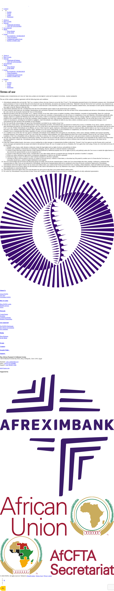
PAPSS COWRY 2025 (13, 40)
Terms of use (39, 576)
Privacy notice (48, 576)
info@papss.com (4, 368)
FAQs (1, 307)
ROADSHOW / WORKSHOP (16, 36)
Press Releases (4, 336)
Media (5, 29)
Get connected (8, 28)
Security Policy (5, 350)
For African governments (7, 327)
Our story (2, 295)
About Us (3, 290)
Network (6, 23)
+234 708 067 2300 (10, 365)
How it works (7, 21)
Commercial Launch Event (14, 39)
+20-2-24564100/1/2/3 (12, 362)
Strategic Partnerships (6, 319)
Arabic (9, 15)
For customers (4, 329)
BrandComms (31, 576)
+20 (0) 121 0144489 (10, 363)
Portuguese (10, 17)
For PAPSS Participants (6, 326)
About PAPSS (4, 294)
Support (3, 353)
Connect (6, 9)
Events (5, 34)
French (9, 13)
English (9, 12)
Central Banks (4, 314)
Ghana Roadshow (12, 37)
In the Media (3, 338)
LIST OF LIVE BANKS (14, 26)
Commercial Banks (5, 317)
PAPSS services (4, 305)
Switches (2, 316)
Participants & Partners (13, 24)
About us (6, 20)
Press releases (11, 31)
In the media (10, 32)
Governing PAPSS (5, 297)
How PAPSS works (5, 304)
